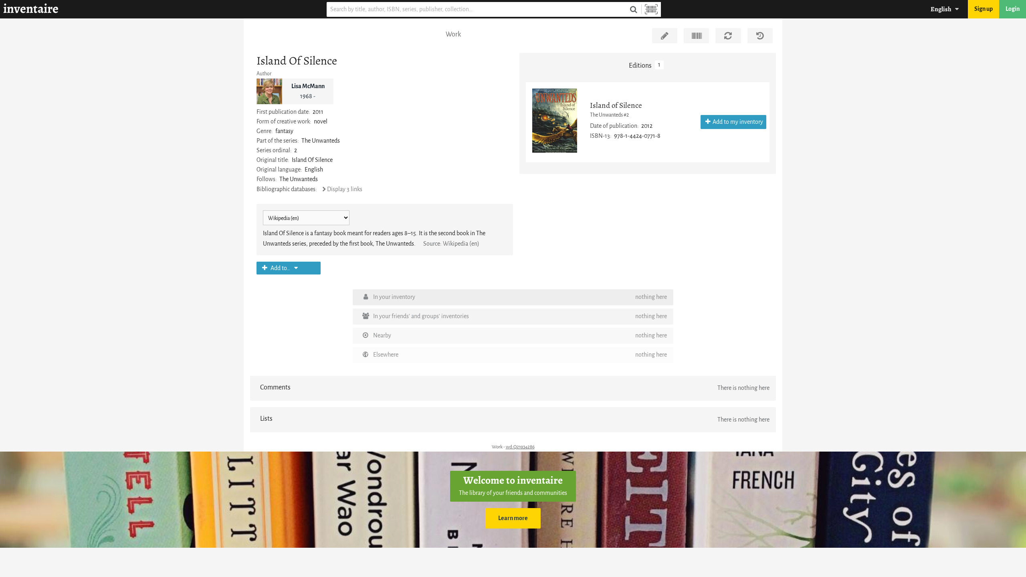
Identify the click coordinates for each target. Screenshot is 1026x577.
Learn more (513, 518)
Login (1013, 9)
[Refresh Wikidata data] (728, 35)
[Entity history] (760, 35)
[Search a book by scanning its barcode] (651, 9)
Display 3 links (344, 189)
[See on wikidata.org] (696, 35)
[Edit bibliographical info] (664, 35)
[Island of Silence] (554, 121)
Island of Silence (616, 105)
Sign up (983, 9)
